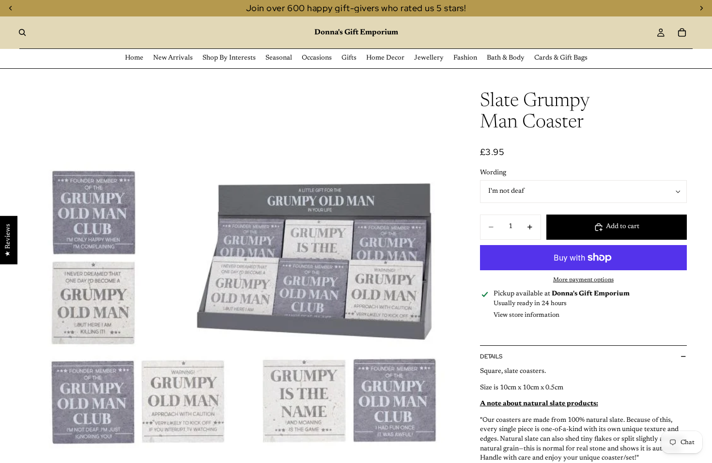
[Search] (22, 32)
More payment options (583, 280)
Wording (493, 173)
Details (491, 356)
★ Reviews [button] (8, 240)
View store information (526, 315)
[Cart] (682, 32)
